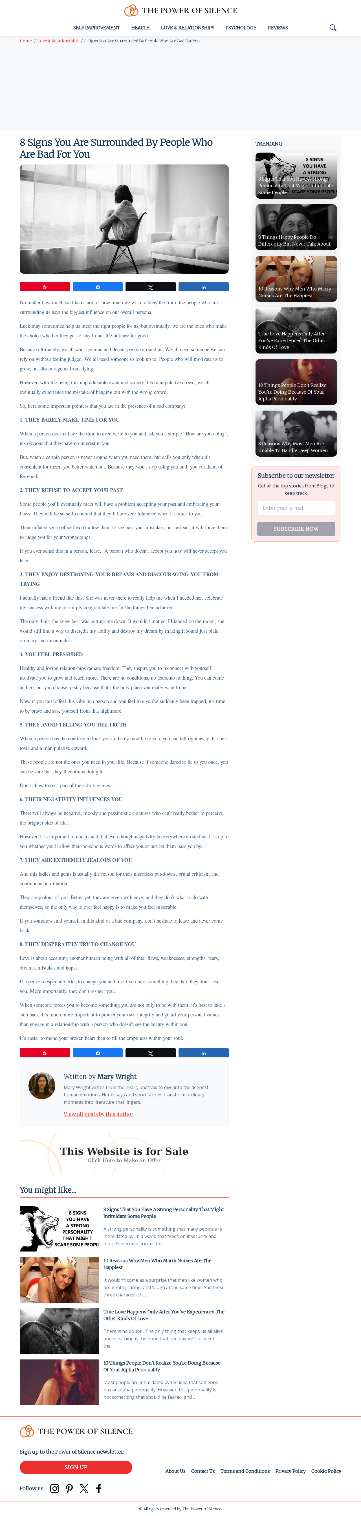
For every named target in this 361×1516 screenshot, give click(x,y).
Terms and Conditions (245, 1471)
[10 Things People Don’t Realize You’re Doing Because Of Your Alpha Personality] (59, 1382)
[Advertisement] (180, 88)
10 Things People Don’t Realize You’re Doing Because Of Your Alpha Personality (162, 1366)
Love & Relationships (187, 28)
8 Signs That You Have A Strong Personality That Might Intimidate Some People (164, 1213)
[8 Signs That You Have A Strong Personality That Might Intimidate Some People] (59, 1229)
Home (26, 41)
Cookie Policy (326, 1471)
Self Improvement (96, 28)
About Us (176, 1471)
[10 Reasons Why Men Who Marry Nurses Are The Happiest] (59, 1280)
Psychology (241, 28)
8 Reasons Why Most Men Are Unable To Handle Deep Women (293, 447)
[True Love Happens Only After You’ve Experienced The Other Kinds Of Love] (59, 1331)
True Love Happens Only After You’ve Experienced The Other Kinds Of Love (164, 1315)
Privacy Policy (291, 1471)
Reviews (278, 28)
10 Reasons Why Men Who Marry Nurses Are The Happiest (158, 1264)
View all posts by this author (98, 1114)
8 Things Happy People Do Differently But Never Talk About (294, 240)
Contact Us (203, 1471)
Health (140, 28)
